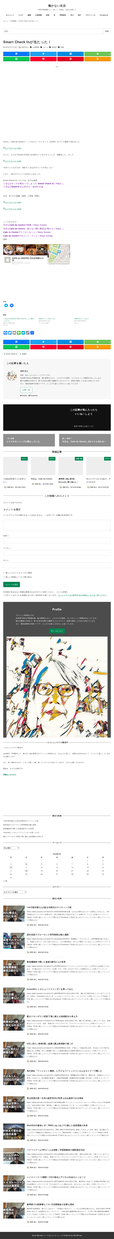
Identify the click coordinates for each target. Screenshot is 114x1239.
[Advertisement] (57, 83)
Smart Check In (11, 354)
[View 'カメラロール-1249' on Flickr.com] (12, 208)
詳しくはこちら (57, 631)
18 (26, 871)
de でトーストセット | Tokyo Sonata (27, 232)
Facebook (34, 395)
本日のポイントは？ (81, 318)
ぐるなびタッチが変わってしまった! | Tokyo (33, 183)
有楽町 (23, 354)
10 (11, 867)
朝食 (62, 47)
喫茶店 (54, 47)
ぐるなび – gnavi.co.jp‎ (23, 187)
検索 (107, 31)
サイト (6, 560)
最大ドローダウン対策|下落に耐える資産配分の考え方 (23, 836)
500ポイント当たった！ (48, 318)
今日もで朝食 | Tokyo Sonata (25, 225)
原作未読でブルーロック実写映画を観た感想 (19, 825)
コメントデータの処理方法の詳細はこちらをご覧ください (82, 595)
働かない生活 (57, 6)
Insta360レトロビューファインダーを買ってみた (21, 832)
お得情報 (36, 47)
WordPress (77, 1235)
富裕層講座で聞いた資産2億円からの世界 (18, 828)
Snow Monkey (37, 1235)
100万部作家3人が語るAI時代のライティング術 (20, 821)
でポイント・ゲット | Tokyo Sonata (28, 236)
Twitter (24, 395)
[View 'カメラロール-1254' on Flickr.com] (12, 148)
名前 (6, 535)
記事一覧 (26, 390)
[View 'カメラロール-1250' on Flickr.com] (12, 202)
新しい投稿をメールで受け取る (19, 577)
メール (6, 548)
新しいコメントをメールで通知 (19, 572)
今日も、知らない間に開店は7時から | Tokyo (33, 229)
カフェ (45, 47)
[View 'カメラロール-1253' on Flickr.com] (12, 161)
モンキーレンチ (57, 1235)
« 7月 (5, 881)
